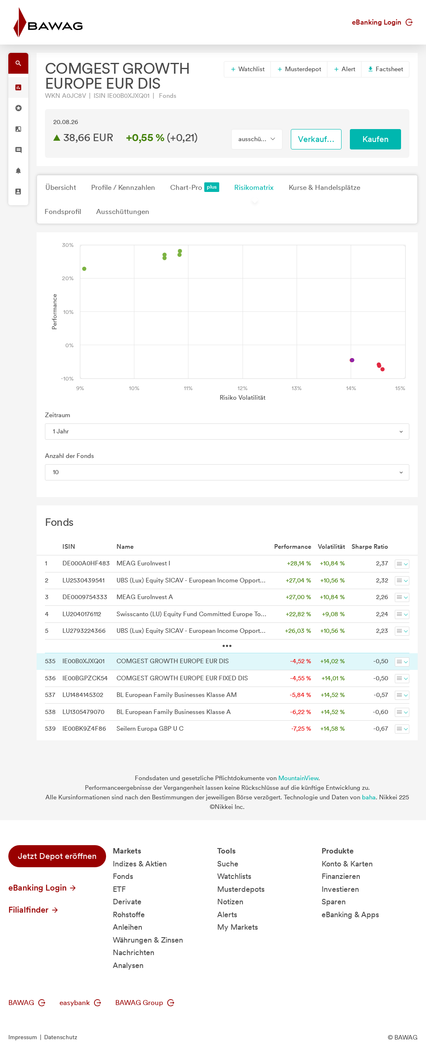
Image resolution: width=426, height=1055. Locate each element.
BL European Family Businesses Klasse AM (176, 695)
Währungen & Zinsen (148, 940)
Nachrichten (133, 952)
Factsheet (388, 69)
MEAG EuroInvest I (143, 563)
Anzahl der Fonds (69, 456)
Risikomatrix (254, 187)
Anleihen (127, 927)
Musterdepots (241, 889)
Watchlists (234, 876)
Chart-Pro (186, 187)
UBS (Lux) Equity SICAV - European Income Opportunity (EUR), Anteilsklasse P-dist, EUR (191, 630)
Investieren (340, 889)
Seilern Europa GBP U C (149, 728)
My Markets (237, 927)
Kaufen (375, 139)
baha (369, 797)
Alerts (227, 914)
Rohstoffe (129, 914)
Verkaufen (317, 139)
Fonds (123, 876)
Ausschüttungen (122, 211)
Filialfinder (29, 910)
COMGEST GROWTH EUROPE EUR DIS (172, 661)
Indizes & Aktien (140, 863)
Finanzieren (341, 876)
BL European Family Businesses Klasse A (173, 712)
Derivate (127, 901)
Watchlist (251, 69)
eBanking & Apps (350, 914)
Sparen (334, 901)
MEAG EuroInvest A (144, 597)
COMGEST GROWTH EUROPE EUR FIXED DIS (182, 678)
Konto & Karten (347, 863)
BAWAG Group (140, 1002)
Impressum (22, 1037)
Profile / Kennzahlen (123, 187)
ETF (119, 889)
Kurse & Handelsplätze (324, 187)
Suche (227, 863)
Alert (347, 69)
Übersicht (60, 187)
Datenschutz (60, 1037)
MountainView (298, 778)
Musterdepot (302, 69)
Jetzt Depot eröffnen (57, 856)
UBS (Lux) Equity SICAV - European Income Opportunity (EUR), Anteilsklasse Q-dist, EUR (191, 580)
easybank (75, 1002)
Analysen (128, 965)
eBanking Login (377, 22)
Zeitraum (57, 415)
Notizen (230, 901)
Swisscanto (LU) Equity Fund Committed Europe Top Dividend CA (191, 614)
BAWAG (22, 1002)
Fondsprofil (63, 211)
